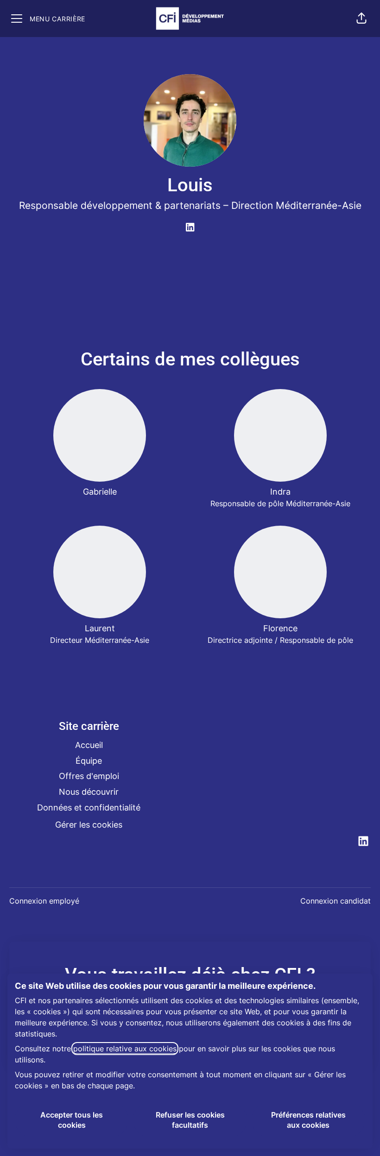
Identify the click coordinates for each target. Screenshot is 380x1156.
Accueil (89, 745)
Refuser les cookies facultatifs (190, 1120)
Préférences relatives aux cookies (308, 1120)
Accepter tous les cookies (71, 1120)
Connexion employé (44, 900)
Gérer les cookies (88, 824)
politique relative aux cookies (125, 1048)
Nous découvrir (89, 792)
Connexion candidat (335, 900)
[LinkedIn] (190, 228)
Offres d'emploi (89, 776)
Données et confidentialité (88, 807)
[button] (361, 18)
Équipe (89, 761)
